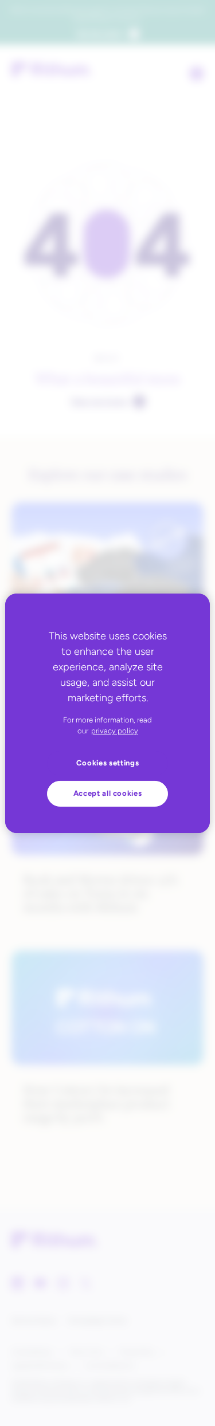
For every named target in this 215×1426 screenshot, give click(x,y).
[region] (107, 712)
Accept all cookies (107, 793)
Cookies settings (107, 763)
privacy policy (114, 730)
